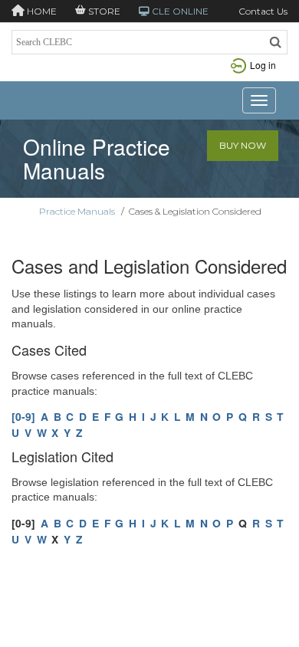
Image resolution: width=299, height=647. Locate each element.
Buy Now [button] (242, 145)
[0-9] (23, 416)
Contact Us (263, 11)
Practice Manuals (77, 211)
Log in (263, 64)
